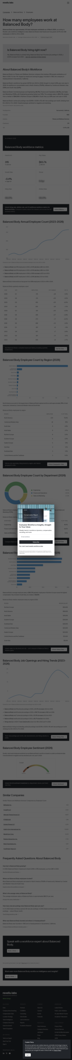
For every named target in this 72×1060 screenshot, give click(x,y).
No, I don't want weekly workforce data (31, 546)
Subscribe (36, 542)
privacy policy (22, 553)
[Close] (52, 507)
